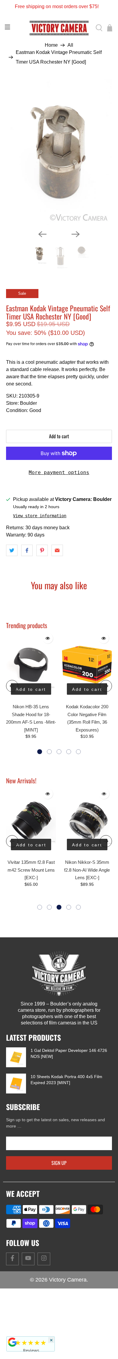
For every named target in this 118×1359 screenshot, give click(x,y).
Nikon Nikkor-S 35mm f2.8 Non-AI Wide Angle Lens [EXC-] (87, 903)
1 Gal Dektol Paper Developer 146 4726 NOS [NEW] (69, 1087)
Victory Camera (68, 1313)
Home (51, 45)
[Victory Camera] (59, 28)
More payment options (59, 506)
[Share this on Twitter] (12, 584)
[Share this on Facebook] (27, 584)
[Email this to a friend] (57, 584)
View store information (39, 549)
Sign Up (59, 1196)
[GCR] (12, 1342)
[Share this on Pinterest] (42, 584)
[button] (39, 785)
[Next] (75, 267)
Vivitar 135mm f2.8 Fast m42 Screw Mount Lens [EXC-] (31, 903)
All (70, 45)
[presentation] (12, 719)
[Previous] (42, 267)
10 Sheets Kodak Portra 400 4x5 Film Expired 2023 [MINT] (66, 1113)
